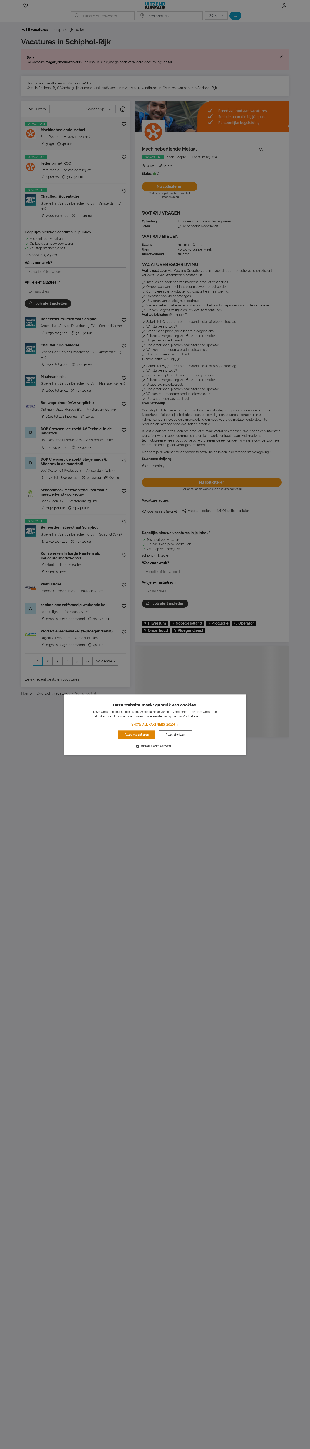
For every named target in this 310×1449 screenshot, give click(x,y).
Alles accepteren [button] (137, 734)
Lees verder (209, 716)
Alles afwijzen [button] (175, 734)
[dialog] (155, 724)
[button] (155, 724)
